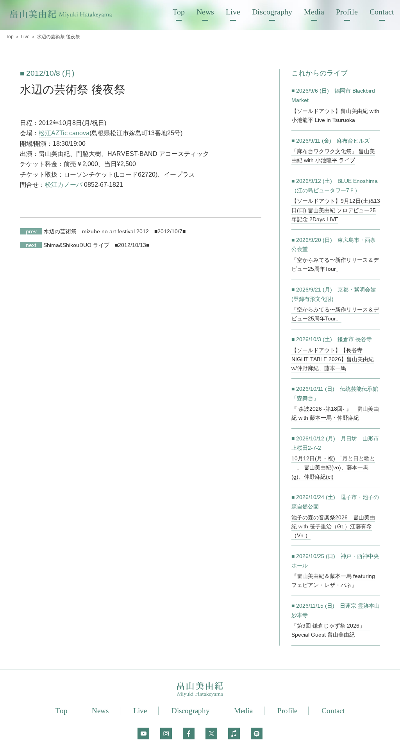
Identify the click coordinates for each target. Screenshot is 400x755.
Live (233, 11)
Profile (347, 11)
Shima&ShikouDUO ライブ (67, 245)
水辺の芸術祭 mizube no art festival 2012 (87, 231)
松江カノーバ (63, 184)
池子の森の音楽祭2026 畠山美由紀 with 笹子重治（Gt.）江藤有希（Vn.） (333, 526)
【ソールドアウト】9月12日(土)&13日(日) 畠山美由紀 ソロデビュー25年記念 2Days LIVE (335, 210)
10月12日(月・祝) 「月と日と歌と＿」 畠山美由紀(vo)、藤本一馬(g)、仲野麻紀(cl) (333, 467)
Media (314, 11)
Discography (272, 11)
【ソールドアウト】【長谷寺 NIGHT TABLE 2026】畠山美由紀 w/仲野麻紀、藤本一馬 (332, 359)
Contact (382, 11)
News (205, 11)
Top (179, 11)
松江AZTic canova (64, 133)
